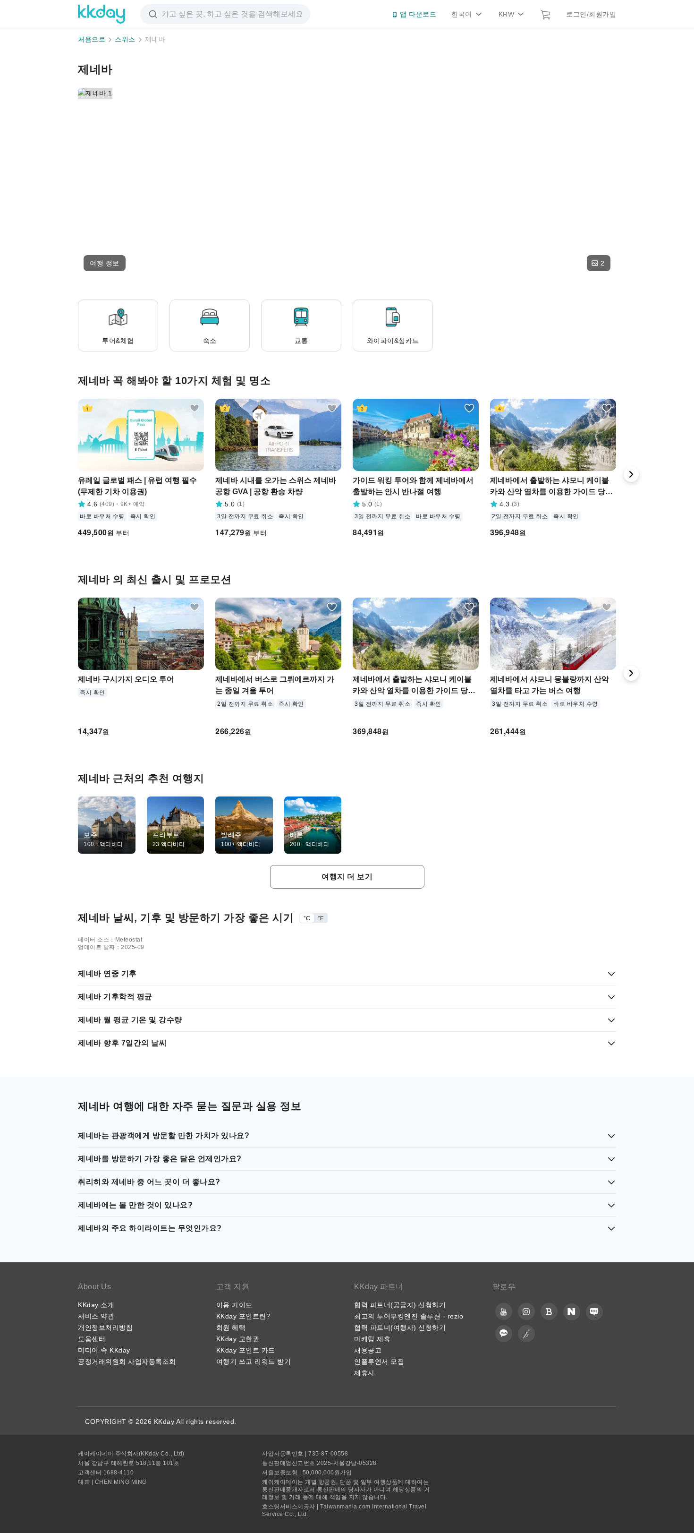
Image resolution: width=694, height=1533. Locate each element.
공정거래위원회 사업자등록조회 (127, 1361)
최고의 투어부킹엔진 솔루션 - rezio (408, 1316)
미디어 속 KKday (104, 1350)
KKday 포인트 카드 (245, 1350)
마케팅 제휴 (372, 1339)
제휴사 (364, 1373)
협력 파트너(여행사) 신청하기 (400, 1327)
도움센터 (91, 1339)
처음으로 (91, 39)
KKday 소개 (96, 1305)
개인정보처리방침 (105, 1327)
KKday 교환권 (238, 1339)
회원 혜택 (231, 1327)
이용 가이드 (234, 1305)
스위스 (125, 39)
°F (320, 918)
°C (307, 918)
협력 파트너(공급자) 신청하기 (400, 1305)
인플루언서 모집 (379, 1361)
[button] (105, 263)
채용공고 (367, 1350)
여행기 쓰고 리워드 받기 (253, 1361)
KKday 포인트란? (243, 1316)
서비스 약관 (96, 1316)
